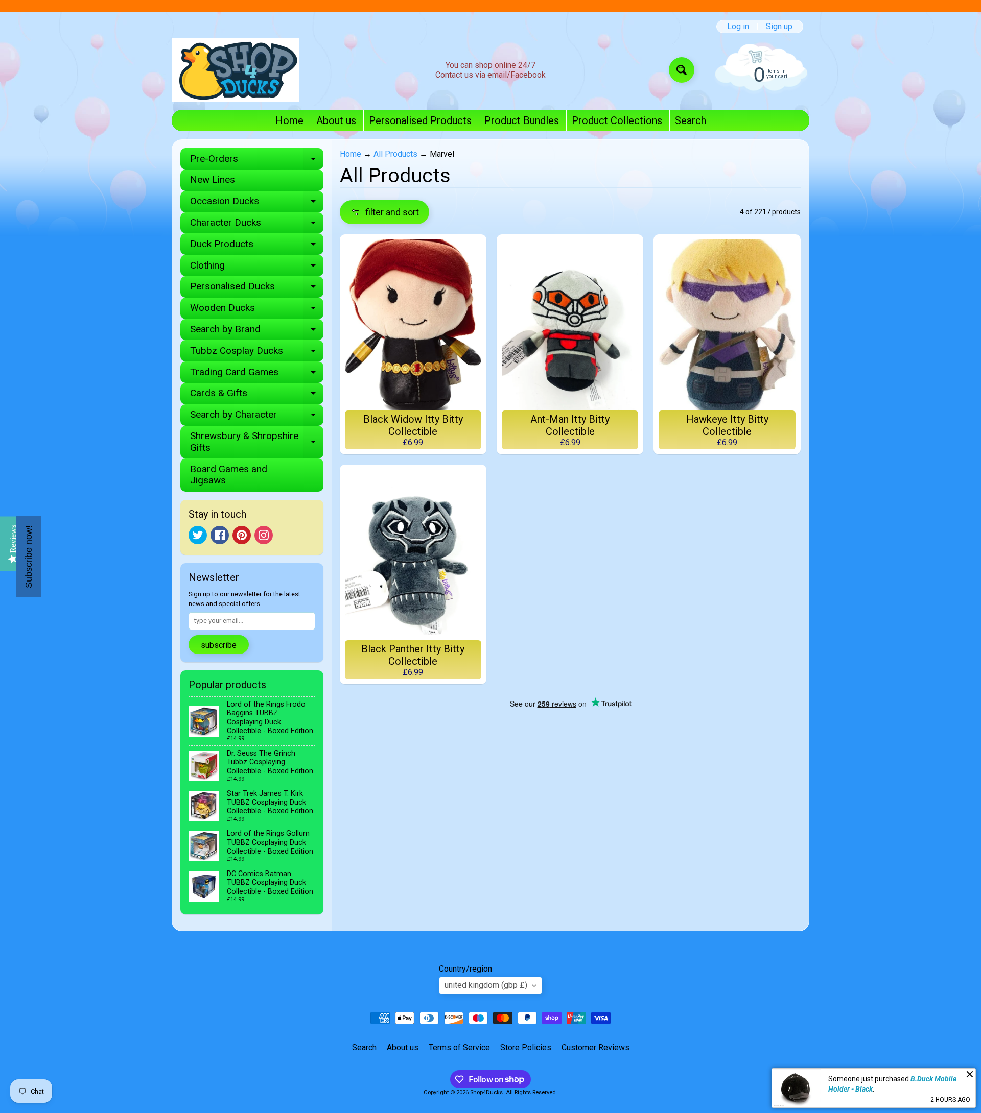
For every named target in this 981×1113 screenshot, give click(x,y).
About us (336, 120)
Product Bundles (521, 120)
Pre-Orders (256, 161)
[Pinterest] (241, 535)
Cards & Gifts (256, 395)
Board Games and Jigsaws (228, 475)
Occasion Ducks (256, 203)
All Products (395, 154)
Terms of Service (459, 1047)
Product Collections (617, 120)
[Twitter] (198, 535)
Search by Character (256, 416)
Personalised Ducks (256, 288)
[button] (384, 212)
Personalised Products (420, 120)
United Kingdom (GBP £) (486, 985)
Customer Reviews (595, 1047)
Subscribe (219, 645)
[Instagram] (263, 535)
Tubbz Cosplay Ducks (256, 353)
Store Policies (525, 1047)
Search (690, 120)
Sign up (779, 26)
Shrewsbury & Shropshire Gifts (256, 442)
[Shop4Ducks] (235, 70)
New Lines (212, 179)
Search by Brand (256, 331)
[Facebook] (220, 535)
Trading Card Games (256, 374)
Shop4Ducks (486, 1092)
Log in (738, 26)
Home (289, 120)
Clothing (256, 267)
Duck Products (256, 246)
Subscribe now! (29, 556)
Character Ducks (256, 224)
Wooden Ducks (256, 310)
